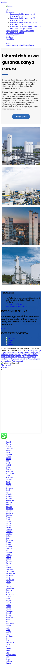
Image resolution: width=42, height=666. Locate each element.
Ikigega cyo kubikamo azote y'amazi (18, 358)
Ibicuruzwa (10, 12)
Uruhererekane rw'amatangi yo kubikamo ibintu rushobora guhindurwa (25, 27)
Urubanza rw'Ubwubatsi (15, 33)
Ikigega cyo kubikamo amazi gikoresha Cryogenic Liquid (19, 356)
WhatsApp (5, 367)
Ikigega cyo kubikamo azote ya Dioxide (15, 353)
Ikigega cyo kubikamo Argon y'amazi (20, 360)
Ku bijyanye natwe (13, 35)
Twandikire (10, 39)
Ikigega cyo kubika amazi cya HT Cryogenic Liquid (22, 19)
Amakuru (9, 37)
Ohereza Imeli (6, 365)
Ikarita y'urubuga (34, 350)
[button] (21, 116)
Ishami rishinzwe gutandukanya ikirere (20, 31)
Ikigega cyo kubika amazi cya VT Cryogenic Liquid (22, 15)
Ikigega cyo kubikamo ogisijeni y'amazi (20, 354)
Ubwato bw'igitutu (26, 359)
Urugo (8, 10)
